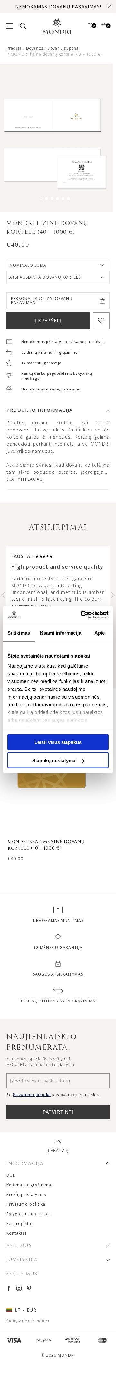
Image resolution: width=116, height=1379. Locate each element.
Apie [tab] (99, 632)
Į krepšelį (48, 320)
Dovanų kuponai (63, 48)
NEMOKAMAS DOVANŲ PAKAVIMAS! (58, 7)
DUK (10, 1175)
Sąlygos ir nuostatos (28, 1214)
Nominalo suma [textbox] (28, 265)
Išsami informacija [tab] (60, 632)
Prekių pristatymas (26, 1194)
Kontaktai (16, 1233)
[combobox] (58, 265)
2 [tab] (46, 198)
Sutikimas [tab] (18, 632)
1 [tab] (41, 198)
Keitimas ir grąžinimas (29, 1184)
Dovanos (34, 48)
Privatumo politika (25, 1204)
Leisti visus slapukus (58, 742)
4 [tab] (57, 198)
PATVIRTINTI (58, 1112)
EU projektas (20, 1223)
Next (113, 595)
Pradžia (14, 48)
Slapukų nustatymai (54, 760)
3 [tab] (52, 198)
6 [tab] (68, 198)
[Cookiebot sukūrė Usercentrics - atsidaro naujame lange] (82, 615)
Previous (3, 595)
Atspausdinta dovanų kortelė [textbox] (45, 277)
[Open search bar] (22, 26)
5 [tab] (63, 198)
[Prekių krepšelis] (103, 26)
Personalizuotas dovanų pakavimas (41, 300)
